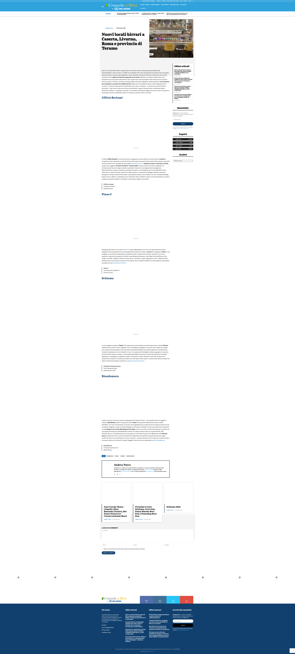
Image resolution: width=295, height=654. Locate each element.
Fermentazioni (150, 471)
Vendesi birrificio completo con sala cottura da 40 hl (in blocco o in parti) (153, 13)
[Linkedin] (117, 473)
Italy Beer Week (148, 469)
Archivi (183, 155)
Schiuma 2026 (173, 507)
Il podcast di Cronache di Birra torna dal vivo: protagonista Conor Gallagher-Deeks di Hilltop (182, 96)
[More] (154, 65)
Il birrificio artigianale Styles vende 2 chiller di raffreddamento (128, 13)
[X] (119, 473)
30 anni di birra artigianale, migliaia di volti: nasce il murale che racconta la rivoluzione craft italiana (183, 80)
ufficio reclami (130, 456)
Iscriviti (183, 124)
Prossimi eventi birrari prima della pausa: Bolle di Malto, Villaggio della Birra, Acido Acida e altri (182, 88)
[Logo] (121, 6)
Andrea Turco (109, 28)
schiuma (123, 456)
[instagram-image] (18, 577)
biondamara (110, 456)
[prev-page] (115, 14)
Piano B (126, 250)
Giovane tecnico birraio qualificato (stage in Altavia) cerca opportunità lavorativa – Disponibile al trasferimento (159, 634)
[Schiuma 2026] (178, 493)
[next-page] (191, 14)
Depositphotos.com (150, 651)
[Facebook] (114, 473)
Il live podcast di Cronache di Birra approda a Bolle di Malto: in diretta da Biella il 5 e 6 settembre (182, 72)
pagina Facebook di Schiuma (135, 361)
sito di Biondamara (159, 440)
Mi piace (190, 139)
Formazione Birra (126, 471)
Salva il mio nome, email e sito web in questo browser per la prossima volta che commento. (124, 549)
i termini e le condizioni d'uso (183, 128)
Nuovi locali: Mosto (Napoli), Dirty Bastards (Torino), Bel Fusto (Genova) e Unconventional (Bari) (115, 511)
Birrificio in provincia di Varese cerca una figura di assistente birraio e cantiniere (177, 13)
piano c (117, 456)
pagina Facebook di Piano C (118, 263)
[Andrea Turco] (103, 28)
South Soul (140, 163)
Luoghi (150, 54)
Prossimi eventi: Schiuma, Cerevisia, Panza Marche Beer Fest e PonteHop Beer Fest (146, 511)
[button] (190, 1)
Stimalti (134, 163)
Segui (191, 142)
